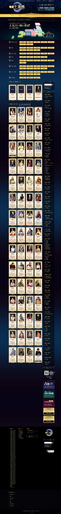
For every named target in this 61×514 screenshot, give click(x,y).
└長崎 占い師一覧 (12, 478)
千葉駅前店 (47, 156)
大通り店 (47, 97)
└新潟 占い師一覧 (12, 447)
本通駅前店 (47, 296)
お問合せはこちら (45, 0)
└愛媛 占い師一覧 (12, 473)
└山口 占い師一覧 (12, 470)
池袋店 (47, 161)
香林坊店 (47, 193)
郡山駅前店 (47, 130)
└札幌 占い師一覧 (12, 431)
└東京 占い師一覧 (12, 445)
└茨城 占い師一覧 (12, 439)
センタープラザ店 (48, 265)
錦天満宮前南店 (48, 244)
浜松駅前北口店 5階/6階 (49, 218)
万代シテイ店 (48, 184)
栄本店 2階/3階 (48, 223)
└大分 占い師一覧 (12, 480)
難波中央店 (47, 256)
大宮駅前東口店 (48, 150)
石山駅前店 (47, 235)
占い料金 (20, 430)
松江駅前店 (47, 287)
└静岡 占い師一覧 (12, 455)
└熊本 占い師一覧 (12, 479)
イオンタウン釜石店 (49, 108)
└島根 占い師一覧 (12, 466)
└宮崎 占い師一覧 (12, 481)
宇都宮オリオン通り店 (49, 139)
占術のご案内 (21, 431)
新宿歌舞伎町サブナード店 (49, 166)
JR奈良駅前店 (48, 271)
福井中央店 (47, 198)
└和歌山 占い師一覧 (13, 464)
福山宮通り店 (48, 298)
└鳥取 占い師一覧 (12, 465)
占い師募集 (20, 437)
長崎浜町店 (47, 340)
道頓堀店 (47, 259)
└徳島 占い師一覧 (12, 471)
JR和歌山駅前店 (48, 276)
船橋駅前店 (47, 155)
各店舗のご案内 (38, 0)
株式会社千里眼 (30, 430)
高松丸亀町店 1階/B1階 (49, 313)
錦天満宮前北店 (48, 247)
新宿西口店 (47, 167)
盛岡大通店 (47, 107)
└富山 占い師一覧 (12, 448)
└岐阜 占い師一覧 (12, 454)
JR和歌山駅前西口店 (49, 277)
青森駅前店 (47, 102)
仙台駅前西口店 (48, 114)
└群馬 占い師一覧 (12, 441)
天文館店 (47, 359)
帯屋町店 (47, 323)
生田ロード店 (48, 266)
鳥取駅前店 (47, 282)
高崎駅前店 (47, 144)
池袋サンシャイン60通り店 (49, 163)
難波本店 (47, 253)
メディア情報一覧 (21, 438)
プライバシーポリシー (31, 432)
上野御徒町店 (48, 173)
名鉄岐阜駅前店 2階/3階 (49, 212)
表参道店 (47, 170)
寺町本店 (47, 240)
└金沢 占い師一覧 (12, 449)
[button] (50, 451)
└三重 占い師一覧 (12, 457)
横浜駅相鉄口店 (48, 179)
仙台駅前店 (47, 113)
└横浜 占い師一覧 (12, 446)
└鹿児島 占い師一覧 (13, 482)
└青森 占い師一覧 (12, 432)
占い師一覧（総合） (13, 430)
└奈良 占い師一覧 (12, 463)
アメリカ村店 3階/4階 (49, 255)
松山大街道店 (48, 318)
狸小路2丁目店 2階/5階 (49, 96)
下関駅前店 (47, 304)
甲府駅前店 (47, 203)
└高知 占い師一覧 (12, 474)
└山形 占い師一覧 (12, 437)
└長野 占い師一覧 (12, 453)
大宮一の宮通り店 (48, 149)
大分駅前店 (47, 349)
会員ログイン (32, 436)
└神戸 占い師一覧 (12, 462)
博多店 (47, 330)
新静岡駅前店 (48, 217)
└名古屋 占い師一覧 (13, 456)
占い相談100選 (21, 432)
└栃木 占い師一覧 (12, 440)
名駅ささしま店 (48, 226)
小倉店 (47, 329)
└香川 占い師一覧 (12, 472)
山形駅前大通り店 (48, 125)
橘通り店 (47, 354)
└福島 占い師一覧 (12, 438)
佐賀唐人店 (47, 335)
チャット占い (12, 487)
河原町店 (47, 243)
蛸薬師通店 (47, 246)
